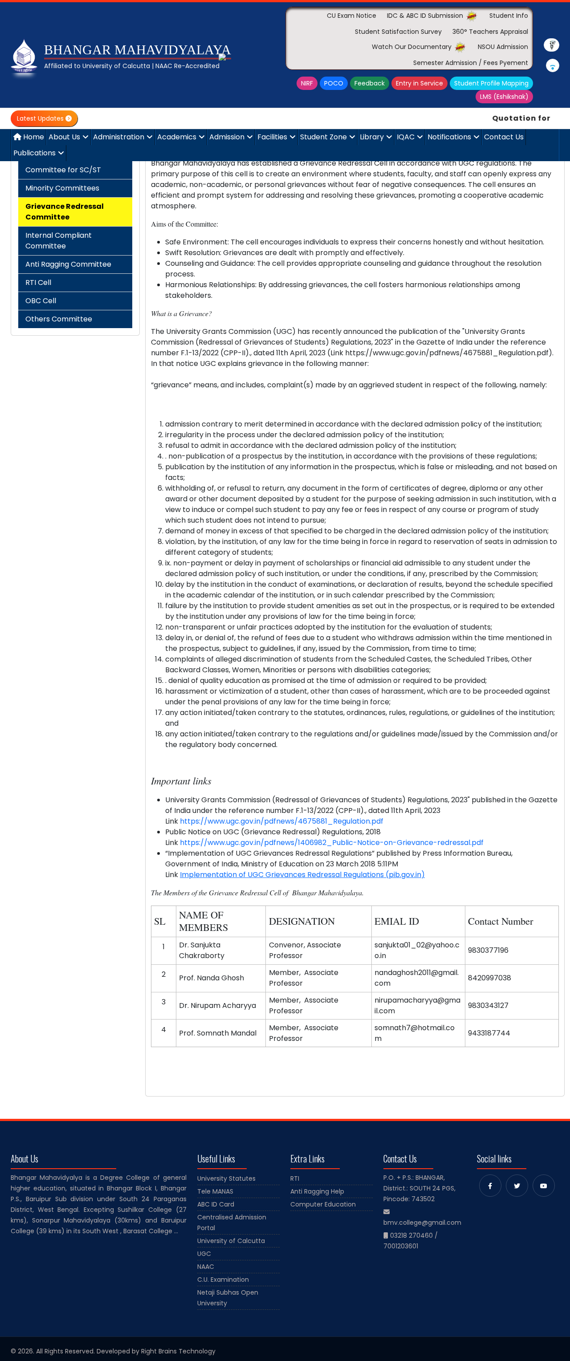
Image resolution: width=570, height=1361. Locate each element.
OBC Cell (40, 301)
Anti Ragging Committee (68, 264)
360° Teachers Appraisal (490, 31)
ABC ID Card (215, 1204)
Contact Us (504, 137)
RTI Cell (38, 282)
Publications (34, 153)
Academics (176, 137)
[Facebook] (490, 1185)
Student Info (508, 15)
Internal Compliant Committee (58, 240)
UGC (204, 1253)
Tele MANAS (215, 1191)
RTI (294, 1178)
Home (32, 137)
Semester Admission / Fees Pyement (470, 62)
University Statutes (226, 1178)
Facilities (272, 137)
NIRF (307, 83)
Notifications (449, 137)
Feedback (369, 83)
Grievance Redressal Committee (64, 211)
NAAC (205, 1266)
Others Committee (58, 319)
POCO (333, 83)
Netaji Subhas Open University (227, 1298)
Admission (226, 137)
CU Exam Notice (351, 15)
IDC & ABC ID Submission (426, 15)
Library (372, 137)
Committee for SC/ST (63, 170)
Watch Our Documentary (412, 46)
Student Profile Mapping (491, 83)
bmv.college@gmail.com (422, 1222)
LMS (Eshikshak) (504, 96)
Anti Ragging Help (317, 1191)
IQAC (406, 137)
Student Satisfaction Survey (398, 31)
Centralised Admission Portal (231, 1222)
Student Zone (323, 137)
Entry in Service (419, 83)
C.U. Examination (223, 1279)
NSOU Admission (503, 46)
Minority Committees (62, 188)
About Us (64, 137)
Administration (118, 137)
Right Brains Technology (178, 1351)
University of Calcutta (231, 1240)
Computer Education (323, 1204)
